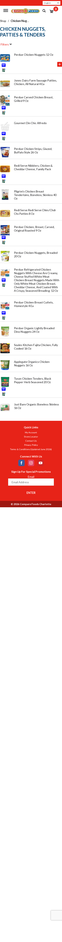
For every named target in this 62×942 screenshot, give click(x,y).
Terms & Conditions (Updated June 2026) (31, 449)
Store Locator (31, 436)
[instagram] (31, 463)
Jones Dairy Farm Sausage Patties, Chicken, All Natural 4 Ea (35, 82)
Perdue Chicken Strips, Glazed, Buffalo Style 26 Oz (33, 150)
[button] (51, 3)
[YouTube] (40, 463)
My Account (31, 432)
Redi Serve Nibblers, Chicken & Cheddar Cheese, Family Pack (33, 167)
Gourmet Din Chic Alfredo (30, 123)
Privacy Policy (31, 445)
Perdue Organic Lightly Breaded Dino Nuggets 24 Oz (34, 329)
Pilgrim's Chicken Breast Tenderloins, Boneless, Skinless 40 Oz (35, 195)
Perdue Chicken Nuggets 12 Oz (33, 54)
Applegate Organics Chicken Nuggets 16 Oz (32, 363)
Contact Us (31, 441)
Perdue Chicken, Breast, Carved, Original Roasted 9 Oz (34, 228)
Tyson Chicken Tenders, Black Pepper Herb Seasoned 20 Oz (32, 380)
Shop (3, 21)
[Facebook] (21, 463)
